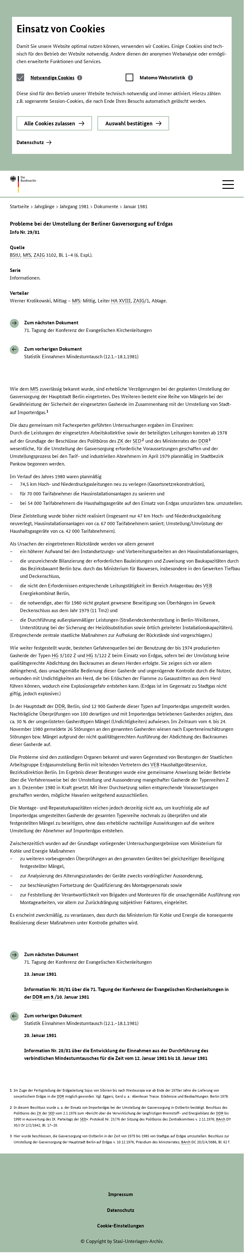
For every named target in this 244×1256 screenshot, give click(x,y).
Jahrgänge (44, 206)
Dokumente (106, 206)
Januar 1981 (135, 206)
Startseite (19, 206)
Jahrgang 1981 (74, 206)
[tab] (56, 77)
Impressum (120, 1194)
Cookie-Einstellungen (120, 1226)
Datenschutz (30, 142)
